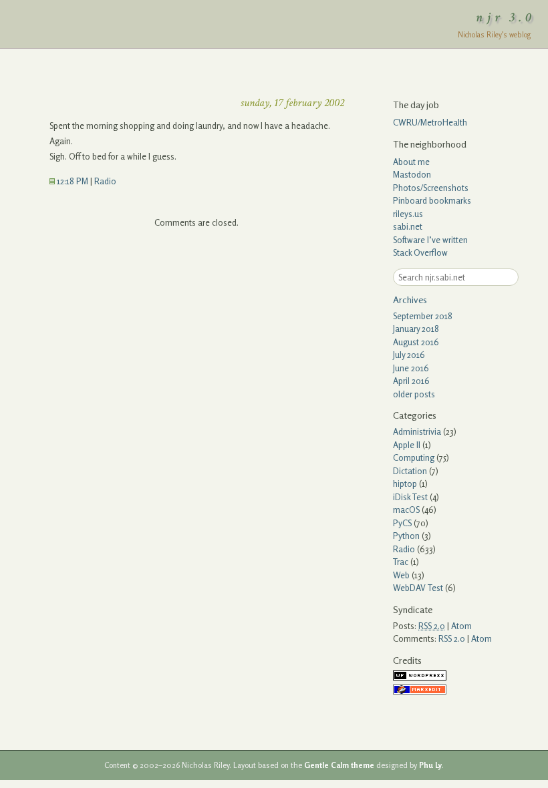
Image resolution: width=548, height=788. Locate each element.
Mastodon (412, 174)
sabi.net (407, 226)
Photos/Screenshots (430, 187)
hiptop (405, 483)
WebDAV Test (418, 587)
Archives (410, 299)
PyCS (402, 523)
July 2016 (409, 354)
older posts (414, 394)
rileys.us (408, 213)
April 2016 (411, 380)
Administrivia (417, 431)
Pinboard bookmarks (432, 200)
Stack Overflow (420, 252)
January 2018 (416, 328)
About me (411, 161)
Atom (461, 625)
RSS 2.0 (451, 638)
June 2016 (411, 368)
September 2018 (422, 316)
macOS (406, 509)
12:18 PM (71, 181)
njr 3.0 (506, 17)
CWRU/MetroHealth (430, 122)
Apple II (406, 444)
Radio (105, 181)
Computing (413, 457)
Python (406, 535)
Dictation (410, 470)
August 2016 (416, 342)
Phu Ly (430, 765)
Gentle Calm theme (339, 765)
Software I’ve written (430, 239)
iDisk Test (410, 496)
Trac (400, 561)
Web (401, 575)
